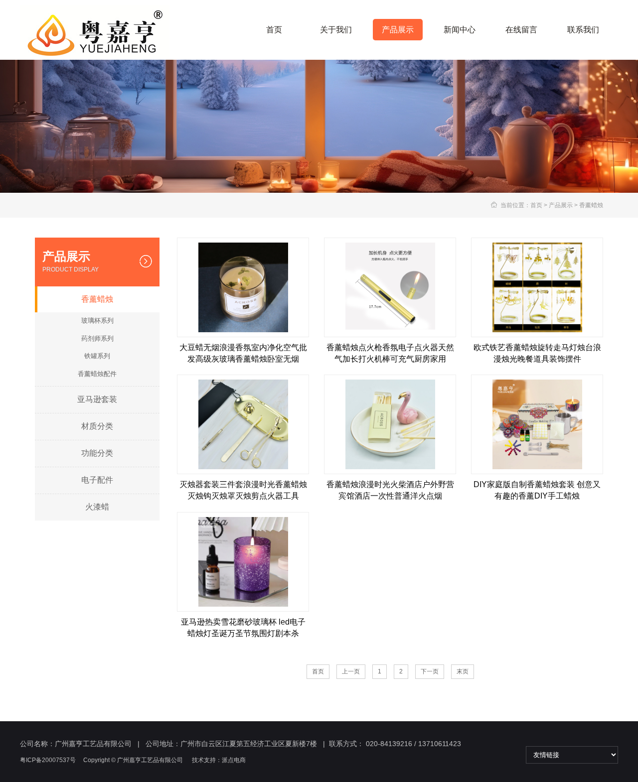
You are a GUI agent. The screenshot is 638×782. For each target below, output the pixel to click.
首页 (274, 29)
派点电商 (234, 760)
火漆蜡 (97, 507)
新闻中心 (460, 29)
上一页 (351, 671)
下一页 (430, 671)
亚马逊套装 (97, 399)
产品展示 (398, 29)
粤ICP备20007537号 (48, 760)
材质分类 (97, 426)
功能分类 (97, 453)
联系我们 (583, 29)
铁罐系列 (97, 356)
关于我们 (336, 29)
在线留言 (521, 29)
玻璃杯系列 (97, 320)
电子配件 (97, 480)
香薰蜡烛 (591, 205)
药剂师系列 (97, 338)
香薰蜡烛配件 (97, 374)
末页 (463, 671)
